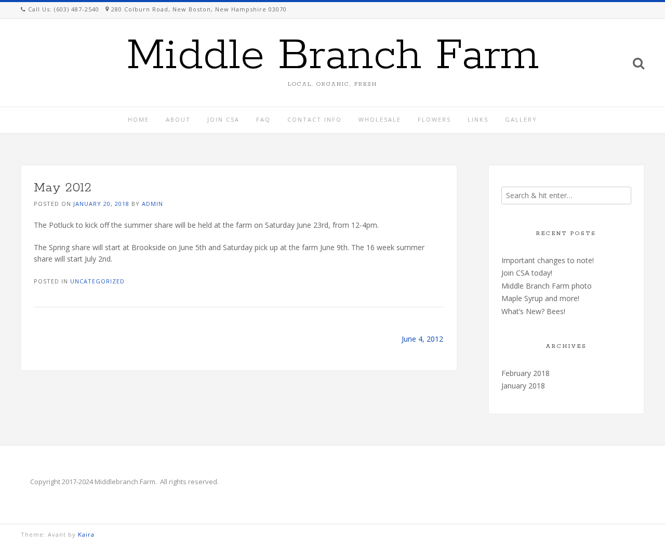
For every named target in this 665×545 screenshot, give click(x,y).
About (178, 119)
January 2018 (523, 386)
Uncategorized (97, 281)
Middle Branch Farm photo (546, 286)
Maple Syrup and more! (540, 298)
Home (138, 119)
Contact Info (314, 119)
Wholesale (379, 119)
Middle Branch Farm (332, 56)
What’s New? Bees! (533, 311)
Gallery (521, 119)
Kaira (86, 534)
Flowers (434, 119)
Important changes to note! (547, 260)
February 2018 (525, 373)
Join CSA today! (526, 273)
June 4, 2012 (422, 339)
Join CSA (223, 119)
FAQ (263, 119)
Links (478, 119)
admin (152, 203)
